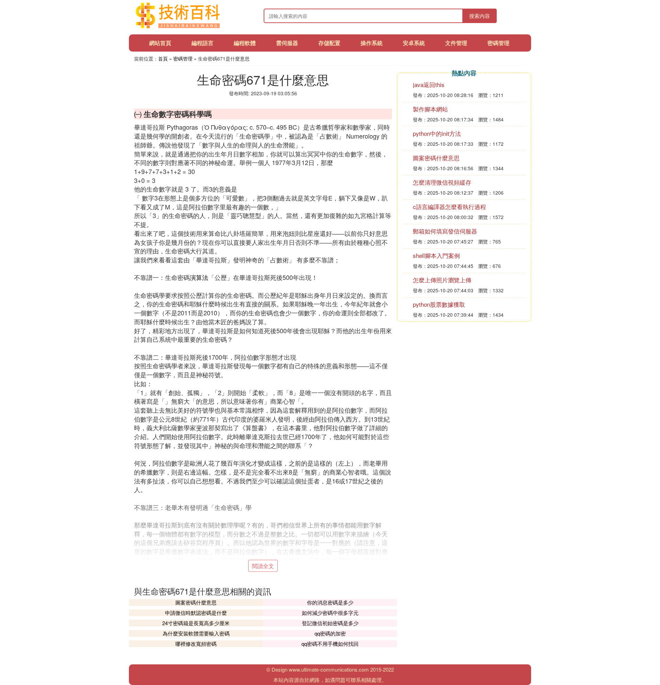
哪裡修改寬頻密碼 (196, 643)
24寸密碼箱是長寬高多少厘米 (196, 623)
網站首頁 (160, 43)
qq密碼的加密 (330, 633)
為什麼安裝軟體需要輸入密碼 (196, 633)
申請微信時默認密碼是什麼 (196, 612)
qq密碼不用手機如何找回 (330, 643)
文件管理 (456, 43)
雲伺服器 (287, 43)
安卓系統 (414, 43)
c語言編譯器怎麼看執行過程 (449, 206)
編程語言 (202, 43)
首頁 (163, 58)
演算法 (199, 277)
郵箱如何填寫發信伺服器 (445, 231)
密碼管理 (498, 43)
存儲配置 (329, 43)
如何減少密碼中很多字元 (330, 612)
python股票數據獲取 (439, 304)
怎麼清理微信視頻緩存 (442, 182)
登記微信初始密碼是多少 (330, 623)
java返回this (428, 84)
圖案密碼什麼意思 (196, 602)
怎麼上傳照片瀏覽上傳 (442, 279)
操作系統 (372, 43)
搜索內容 (479, 15)
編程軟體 (245, 43)
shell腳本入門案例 (436, 255)
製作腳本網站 (430, 109)
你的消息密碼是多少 (330, 602)
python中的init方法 (437, 133)
